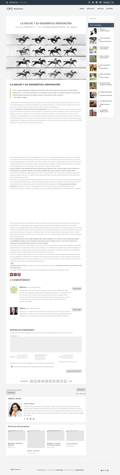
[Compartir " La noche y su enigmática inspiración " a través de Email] (61, 381)
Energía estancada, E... (105, 93)
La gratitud (104, 110)
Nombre (13, 357)
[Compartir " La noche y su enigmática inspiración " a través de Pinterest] (46, 381)
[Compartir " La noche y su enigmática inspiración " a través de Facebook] (31, 381)
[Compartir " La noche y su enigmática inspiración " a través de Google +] (39, 381)
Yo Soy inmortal (71, 444)
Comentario (14, 336)
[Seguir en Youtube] (11, 274)
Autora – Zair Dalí (33, 451)
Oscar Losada (104, 77)
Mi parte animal (105, 83)
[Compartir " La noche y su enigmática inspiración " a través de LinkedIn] (50, 381)
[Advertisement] (46, 140)
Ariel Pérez (59, 470)
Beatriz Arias (104, 111)
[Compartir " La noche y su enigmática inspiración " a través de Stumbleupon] (58, 381)
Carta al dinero (104, 56)
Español (48, 27)
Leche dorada (104, 47)
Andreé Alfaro (28, 27)
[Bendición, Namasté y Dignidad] (17, 435)
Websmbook (80, 470)
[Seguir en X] (105, 470)
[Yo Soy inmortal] (75, 435)
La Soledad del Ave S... (105, 101)
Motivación (61, 27)
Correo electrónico (41, 355)
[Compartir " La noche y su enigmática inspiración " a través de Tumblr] (43, 381)
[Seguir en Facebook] (15, 274)
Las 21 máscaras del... (104, 66)
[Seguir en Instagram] (19, 274)
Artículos (90, 9)
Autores (109, 9)
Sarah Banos (104, 49)
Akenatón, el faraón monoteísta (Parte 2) (54, 444)
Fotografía (54, 27)
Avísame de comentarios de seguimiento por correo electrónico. (34, 367)
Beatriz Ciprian (105, 31)
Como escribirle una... (104, 39)
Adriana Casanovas (106, 85)
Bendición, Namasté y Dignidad (15, 444)
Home (82, 9)
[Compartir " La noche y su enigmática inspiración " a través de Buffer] (54, 381)
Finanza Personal (105, 41)
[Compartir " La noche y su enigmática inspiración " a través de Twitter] (35, 381)
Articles (100, 9)
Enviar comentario (74, 371)
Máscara (102, 29)
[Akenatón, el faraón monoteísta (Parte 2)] (55, 435)
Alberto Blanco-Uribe (104, 105)
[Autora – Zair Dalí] (36, 439)
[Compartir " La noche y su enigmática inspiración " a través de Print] (65, 381)
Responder (77, 289)
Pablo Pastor (104, 58)
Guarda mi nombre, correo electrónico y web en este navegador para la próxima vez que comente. (43, 362)
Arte (43, 27)
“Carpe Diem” (23, 2)
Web (60, 357)
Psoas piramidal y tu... (104, 75)
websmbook (104, 68)
